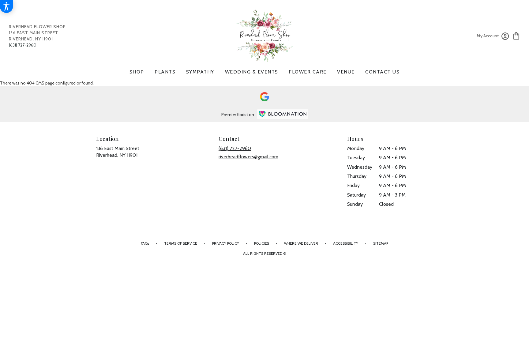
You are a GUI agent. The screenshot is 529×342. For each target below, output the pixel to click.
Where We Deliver (301, 243)
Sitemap (380, 243)
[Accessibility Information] (6, 6)
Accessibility (345, 243)
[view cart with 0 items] (516, 35)
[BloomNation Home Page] (282, 114)
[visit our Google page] (264, 96)
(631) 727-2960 (22, 45)
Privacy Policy (225, 243)
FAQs (145, 243)
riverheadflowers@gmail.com (248, 157)
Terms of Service (180, 243)
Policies (261, 243)
